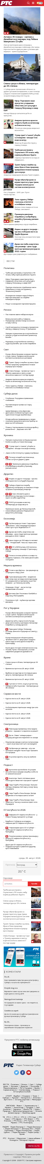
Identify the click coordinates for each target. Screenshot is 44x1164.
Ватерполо (26, 1098)
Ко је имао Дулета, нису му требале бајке (21, 758)
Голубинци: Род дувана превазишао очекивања (19, 399)
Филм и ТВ (27, 1109)
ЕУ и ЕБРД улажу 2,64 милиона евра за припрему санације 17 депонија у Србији (21, 549)
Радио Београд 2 (34, 1127)
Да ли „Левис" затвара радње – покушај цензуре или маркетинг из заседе (22, 736)
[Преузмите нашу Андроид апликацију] (22, 1053)
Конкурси (14, 1140)
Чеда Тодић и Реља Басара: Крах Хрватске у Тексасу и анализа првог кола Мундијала (21, 802)
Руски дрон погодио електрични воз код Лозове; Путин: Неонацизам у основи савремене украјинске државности (21, 650)
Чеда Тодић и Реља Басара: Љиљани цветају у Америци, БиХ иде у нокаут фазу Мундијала (22, 787)
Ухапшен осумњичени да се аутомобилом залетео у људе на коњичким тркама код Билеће (22, 335)
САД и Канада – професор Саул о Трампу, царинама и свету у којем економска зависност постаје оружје (20, 373)
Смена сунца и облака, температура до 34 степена (21, 84)
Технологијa (18, 1107)
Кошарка (26, 1096)
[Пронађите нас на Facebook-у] (22, 1072)
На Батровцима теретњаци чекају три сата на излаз (22, 708)
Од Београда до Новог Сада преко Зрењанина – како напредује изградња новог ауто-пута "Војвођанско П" (21, 525)
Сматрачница (11, 724)
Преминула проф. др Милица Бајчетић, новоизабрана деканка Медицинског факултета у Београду (21, 511)
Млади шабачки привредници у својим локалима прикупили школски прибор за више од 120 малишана (21, 421)
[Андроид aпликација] (22, 957)
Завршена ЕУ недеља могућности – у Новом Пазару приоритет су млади (21, 816)
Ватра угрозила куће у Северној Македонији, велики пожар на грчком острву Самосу (20, 321)
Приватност (9, 1154)
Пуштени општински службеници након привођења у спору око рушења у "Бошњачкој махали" (21, 289)
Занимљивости (30, 1106)
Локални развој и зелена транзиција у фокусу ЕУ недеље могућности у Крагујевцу (22, 838)
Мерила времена (13, 565)
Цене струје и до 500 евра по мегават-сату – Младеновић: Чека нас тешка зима (22, 541)
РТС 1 (8, 1117)
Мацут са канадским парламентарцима (21, 304)
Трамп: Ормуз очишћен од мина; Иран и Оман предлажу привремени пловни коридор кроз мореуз (22, 364)
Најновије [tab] (8, 878)
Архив (22, 1134)
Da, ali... (7, 977)
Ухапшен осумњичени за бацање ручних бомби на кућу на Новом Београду (21, 441)
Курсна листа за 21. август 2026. (18, 714)
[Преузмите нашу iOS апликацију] (22, 1046)
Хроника (8, 435)
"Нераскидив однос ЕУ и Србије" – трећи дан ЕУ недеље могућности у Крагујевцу (20, 830)
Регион (7, 309)
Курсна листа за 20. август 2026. (18, 718)
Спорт (9, 1096)
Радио (6, 1127)
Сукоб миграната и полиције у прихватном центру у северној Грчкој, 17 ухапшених (22, 328)
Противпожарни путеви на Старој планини (19, 406)
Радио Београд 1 (18, 1127)
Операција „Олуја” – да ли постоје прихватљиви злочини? (18, 588)
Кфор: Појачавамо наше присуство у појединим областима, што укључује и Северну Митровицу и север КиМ (21, 106)
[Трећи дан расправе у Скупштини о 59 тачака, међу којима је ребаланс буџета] (8, 153)
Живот (19, 1106)
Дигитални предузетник (23, 1111)
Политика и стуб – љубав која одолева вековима (20, 601)
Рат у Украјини (11, 608)
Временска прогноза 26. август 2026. (20, 669)
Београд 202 (27, 1129)
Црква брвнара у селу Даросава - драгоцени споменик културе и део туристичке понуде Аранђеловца (19, 413)
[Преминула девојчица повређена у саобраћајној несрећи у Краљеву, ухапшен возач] (8, 218)
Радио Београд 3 (12, 1129)
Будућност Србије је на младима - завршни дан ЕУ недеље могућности (20, 822)
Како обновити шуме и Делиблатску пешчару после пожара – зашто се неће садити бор (20, 496)
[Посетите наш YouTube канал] (28, 1072)
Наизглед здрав (28, 1113)
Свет (6, 349)
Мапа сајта (33, 1146)
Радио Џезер (33, 1132)
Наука (37, 1109)
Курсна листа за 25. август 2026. (18, 699)
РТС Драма (17, 1119)
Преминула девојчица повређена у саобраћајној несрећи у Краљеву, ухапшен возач (22, 466)
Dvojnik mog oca (11, 988)
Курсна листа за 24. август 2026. (18, 703)
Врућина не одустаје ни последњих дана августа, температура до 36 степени (21, 674)
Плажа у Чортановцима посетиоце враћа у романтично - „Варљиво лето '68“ (22, 428)
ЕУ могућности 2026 (15, 810)
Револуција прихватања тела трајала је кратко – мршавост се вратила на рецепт (22, 730)
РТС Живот (28, 1119)
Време (7, 657)
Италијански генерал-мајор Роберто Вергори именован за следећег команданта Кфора (20, 297)
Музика (8, 1107)
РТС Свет (32, 1117)
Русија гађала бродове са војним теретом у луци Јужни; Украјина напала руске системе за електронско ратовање (21, 185)
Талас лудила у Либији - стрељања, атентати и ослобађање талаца (24, 201)
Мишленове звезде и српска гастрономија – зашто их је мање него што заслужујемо (22, 743)
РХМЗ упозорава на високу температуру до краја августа (18, 503)
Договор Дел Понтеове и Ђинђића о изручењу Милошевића (21, 595)
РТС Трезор (29, 1121)
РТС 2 (16, 1117)
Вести (6, 1084)
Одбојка (6, 1098)
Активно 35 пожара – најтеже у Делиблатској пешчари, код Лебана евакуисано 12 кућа (21, 39)
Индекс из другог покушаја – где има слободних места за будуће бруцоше (26, 231)
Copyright (19, 1154)
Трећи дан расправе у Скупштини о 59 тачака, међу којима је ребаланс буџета (27, 152)
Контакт (11, 1138)
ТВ (4, 1117)
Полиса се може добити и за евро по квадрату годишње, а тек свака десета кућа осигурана (22, 558)
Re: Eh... (7, 1022)
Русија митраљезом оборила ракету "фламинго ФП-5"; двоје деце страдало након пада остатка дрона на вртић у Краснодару (20, 640)
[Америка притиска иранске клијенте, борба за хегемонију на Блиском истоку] (8, 124)
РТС (4, 1138)
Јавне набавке (34, 1138)
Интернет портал (27, 1140)
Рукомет (15, 1098)
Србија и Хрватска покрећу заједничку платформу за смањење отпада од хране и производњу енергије (22, 487)
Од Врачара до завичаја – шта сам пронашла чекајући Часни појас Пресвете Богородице (22, 750)
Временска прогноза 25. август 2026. (20, 679)
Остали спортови (22, 1099)
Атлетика (37, 1098)
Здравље (17, 1109)
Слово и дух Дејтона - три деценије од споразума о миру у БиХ (22, 571)
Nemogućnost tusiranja (13, 999)
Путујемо (29, 1107)
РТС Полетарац (26, 1122)
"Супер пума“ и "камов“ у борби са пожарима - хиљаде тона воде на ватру (27, 137)
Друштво (8, 474)
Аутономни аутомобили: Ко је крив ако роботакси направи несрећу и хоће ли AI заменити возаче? (22, 772)
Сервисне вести (12, 693)
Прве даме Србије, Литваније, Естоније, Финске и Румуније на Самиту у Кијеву (21, 631)
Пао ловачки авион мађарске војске (19, 314)
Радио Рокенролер (24, 1130)
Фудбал (16, 1096)
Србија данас (11, 393)
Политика (9, 268)
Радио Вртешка (19, 1132)
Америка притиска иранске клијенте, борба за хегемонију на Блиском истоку (27, 122)
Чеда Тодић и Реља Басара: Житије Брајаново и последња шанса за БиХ (21, 794)
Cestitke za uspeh (11, 1011)
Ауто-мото (8, 1099)
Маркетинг (21, 1138)
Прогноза (10, 864)
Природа (7, 1111)
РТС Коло (18, 1121)
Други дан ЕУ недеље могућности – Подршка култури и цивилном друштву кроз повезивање (21, 846)
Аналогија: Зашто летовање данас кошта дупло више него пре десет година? (22, 779)
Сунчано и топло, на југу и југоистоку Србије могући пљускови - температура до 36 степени (22, 686)
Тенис (35, 1096)
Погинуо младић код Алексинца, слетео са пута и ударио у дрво (20, 458)
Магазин (10, 1106)
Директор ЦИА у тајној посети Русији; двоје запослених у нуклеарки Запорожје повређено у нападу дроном (21, 623)
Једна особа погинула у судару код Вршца (22, 453)
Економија (9, 518)
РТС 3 (23, 1117)
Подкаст (8, 765)
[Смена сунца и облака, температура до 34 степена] (22, 67)
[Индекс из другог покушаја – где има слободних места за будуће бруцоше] (8, 233)
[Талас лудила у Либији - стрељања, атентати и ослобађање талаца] (8, 203)
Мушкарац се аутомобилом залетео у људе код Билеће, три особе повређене (21, 343)
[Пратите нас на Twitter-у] (16, 1072)
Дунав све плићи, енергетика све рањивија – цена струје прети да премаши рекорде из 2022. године (21, 534)
